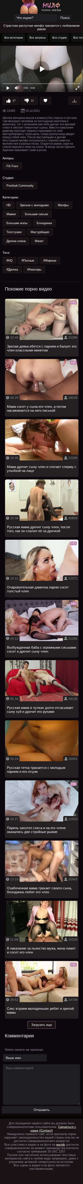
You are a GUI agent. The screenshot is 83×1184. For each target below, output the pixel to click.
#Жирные (49, 260)
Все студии (58, 37)
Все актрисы (37, 37)
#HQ (9, 260)
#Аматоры (34, 269)
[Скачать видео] (74, 101)
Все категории (12, 37)
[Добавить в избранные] (45, 101)
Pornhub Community (20, 185)
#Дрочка (12, 269)
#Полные (28, 260)
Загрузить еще (41, 1025)
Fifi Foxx (12, 166)
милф (60, 1144)
